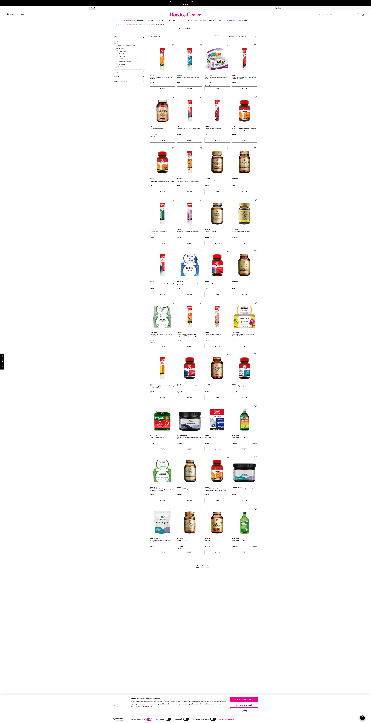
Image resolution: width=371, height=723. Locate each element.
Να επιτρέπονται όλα (244, 699)
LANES (152, 75)
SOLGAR (153, 126)
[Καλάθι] (363, 14)
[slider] (219, 37)
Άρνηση (244, 711)
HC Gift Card (178, 2)
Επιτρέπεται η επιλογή (244, 705)
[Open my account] (353, 14)
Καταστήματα (14, 14)
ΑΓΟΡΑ (162, 88)
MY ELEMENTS (182, 435)
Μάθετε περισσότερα (226, 719)
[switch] (168, 719)
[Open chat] (362, 717)
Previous (2, 3)
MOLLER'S (153, 435)
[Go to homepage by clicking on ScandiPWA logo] (185, 14)
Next (368, 3)
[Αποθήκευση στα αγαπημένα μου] (173, 45)
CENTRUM (208, 75)
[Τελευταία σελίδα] (207, 566)
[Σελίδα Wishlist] (358, 14)
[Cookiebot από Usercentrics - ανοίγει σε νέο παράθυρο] (118, 719)
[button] (320, 14)
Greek (22, 14)
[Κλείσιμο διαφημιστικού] (262, 697)
